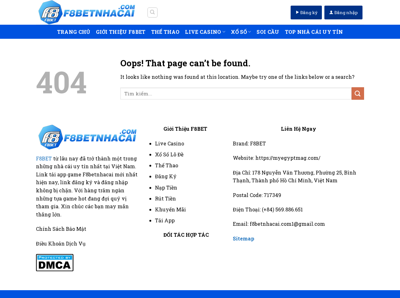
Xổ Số (239, 31)
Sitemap (243, 238)
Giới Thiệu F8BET (121, 31)
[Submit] (358, 93)
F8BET (44, 158)
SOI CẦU (268, 31)
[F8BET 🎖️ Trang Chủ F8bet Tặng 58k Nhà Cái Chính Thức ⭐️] (87, 12)
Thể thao (165, 31)
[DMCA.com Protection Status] (54, 262)
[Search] (153, 13)
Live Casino (203, 31)
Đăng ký (308, 12)
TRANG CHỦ (73, 31)
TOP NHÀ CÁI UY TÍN (314, 31)
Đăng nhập (345, 12)
